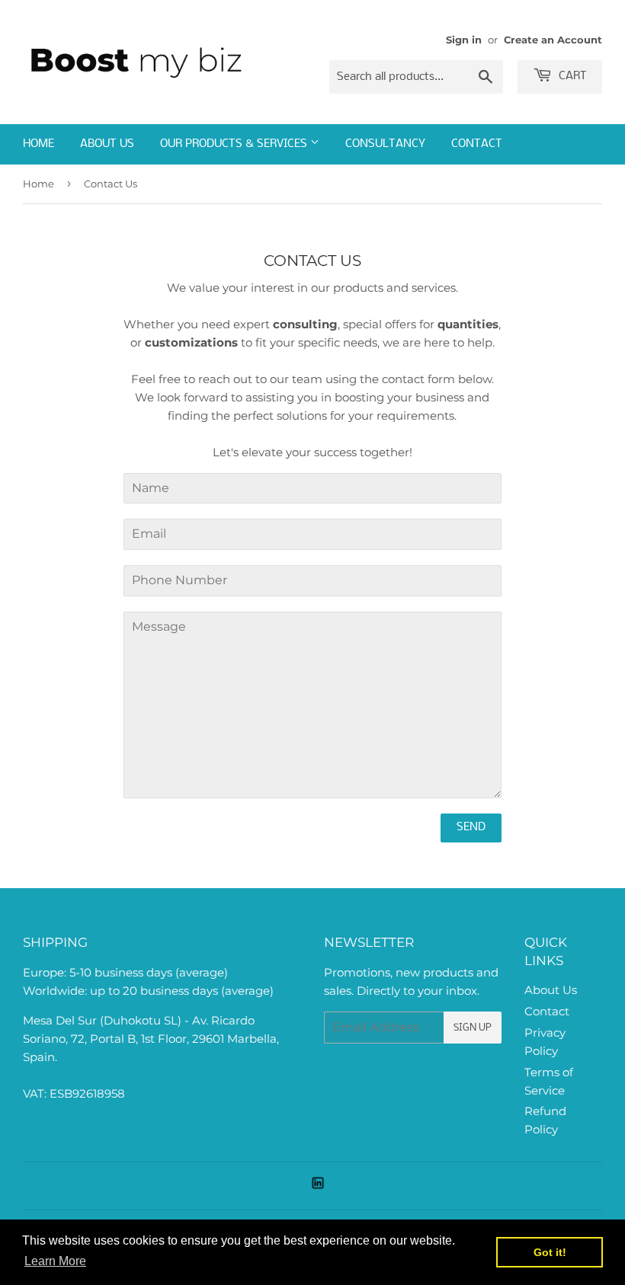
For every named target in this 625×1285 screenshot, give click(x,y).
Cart (571, 76)
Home (38, 144)
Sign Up (473, 1028)
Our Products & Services (235, 144)
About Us (107, 144)
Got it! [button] (550, 1252)
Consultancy (385, 144)
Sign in (464, 40)
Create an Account (553, 40)
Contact (476, 144)
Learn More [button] (55, 1261)
